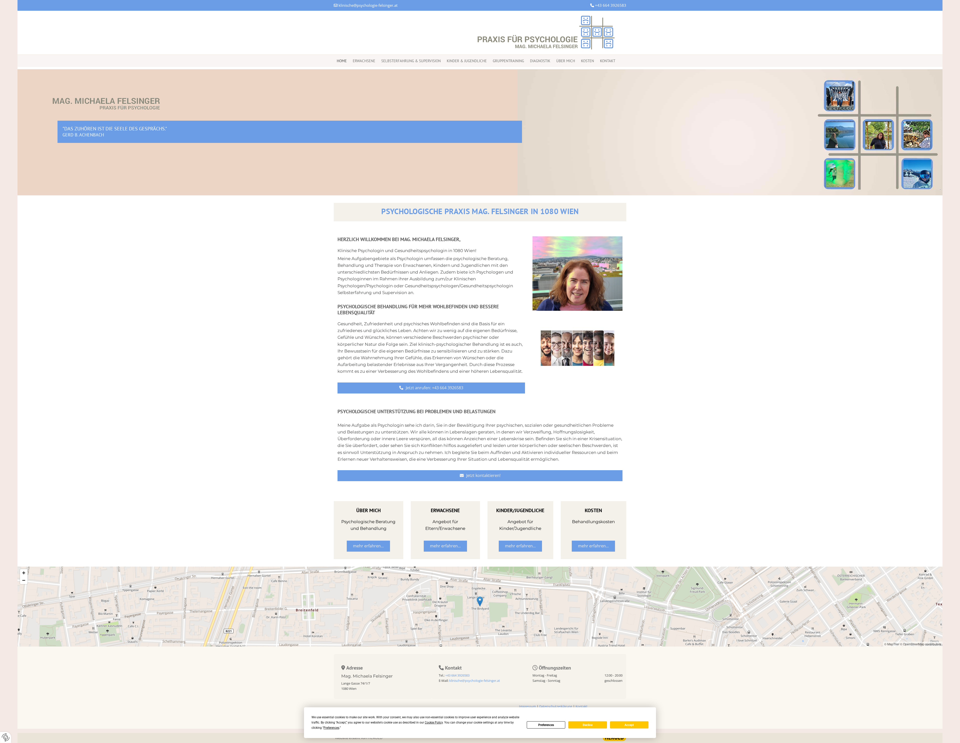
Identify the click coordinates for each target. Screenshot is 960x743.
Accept (629, 725)
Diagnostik (540, 60)
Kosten (587, 60)
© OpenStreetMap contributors (920, 644)
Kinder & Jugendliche (467, 60)
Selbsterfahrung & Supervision (411, 60)
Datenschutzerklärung (555, 706)
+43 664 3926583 (610, 5)
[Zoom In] (24, 573)
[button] (431, 387)
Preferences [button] (331, 728)
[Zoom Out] (24, 580)
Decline (587, 725)
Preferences (546, 725)
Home (342, 60)
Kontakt (607, 60)
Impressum (527, 706)
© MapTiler (891, 644)
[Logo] (480, 32)
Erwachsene (364, 60)
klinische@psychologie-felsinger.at (368, 5)
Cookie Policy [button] (434, 722)
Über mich (565, 60)
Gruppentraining (508, 60)
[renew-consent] (5, 737)
